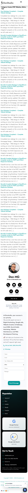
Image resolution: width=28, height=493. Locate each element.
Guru (6, 401)
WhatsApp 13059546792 (11, 464)
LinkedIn (7, 404)
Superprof (7, 398)
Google (6, 407)
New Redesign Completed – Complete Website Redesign (12, 12)
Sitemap (2, 481)
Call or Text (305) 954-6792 (11, 458)
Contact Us (7, 461)
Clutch (6, 413)
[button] (21, 2)
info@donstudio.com (9, 455)
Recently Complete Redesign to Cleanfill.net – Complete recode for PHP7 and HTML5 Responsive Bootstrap (14, 36)
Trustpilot (7, 410)
